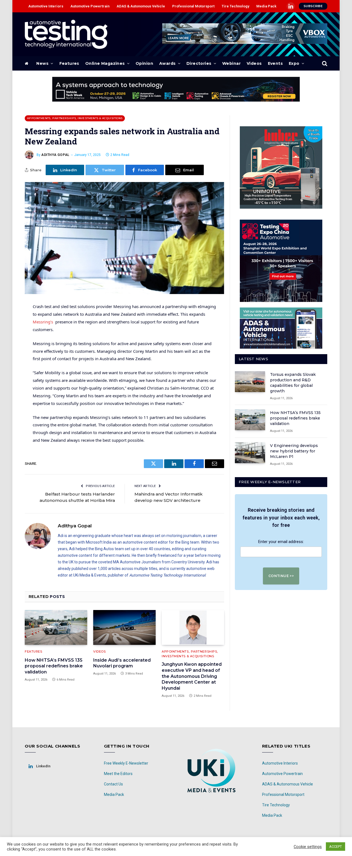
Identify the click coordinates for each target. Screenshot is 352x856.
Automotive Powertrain (89, 6)
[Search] (324, 63)
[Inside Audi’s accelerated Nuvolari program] (124, 627)
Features (69, 63)
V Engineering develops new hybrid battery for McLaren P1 (294, 451)
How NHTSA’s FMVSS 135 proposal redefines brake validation (54, 666)
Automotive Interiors (45, 6)
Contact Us (113, 784)
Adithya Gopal (55, 155)
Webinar (231, 63)
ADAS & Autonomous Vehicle (141, 6)
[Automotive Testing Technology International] (66, 34)
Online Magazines (105, 63)
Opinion (144, 63)
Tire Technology (235, 6)
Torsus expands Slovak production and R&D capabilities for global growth (293, 382)
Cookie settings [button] (308, 846)
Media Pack (266, 6)
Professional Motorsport (193, 6)
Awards (167, 63)
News (42, 63)
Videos (254, 63)
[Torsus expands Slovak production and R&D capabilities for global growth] (250, 381)
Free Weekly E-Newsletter (126, 763)
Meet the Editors (118, 773)
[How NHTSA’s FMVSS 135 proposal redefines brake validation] (56, 627)
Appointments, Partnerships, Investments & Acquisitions (75, 118)
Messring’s (43, 322)
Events (275, 63)
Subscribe (313, 6)
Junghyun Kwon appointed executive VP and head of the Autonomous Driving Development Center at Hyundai (192, 676)
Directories (198, 63)
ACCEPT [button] (335, 846)
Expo (294, 63)
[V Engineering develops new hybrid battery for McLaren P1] (250, 452)
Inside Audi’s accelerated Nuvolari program (122, 663)
